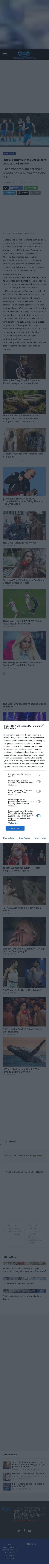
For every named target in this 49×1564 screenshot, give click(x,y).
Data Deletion (9, 838)
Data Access (24, 838)
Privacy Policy (40, 838)
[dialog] (24, 782)
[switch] (38, 781)
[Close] (43, 726)
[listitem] (24, 775)
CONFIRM (15, 828)
